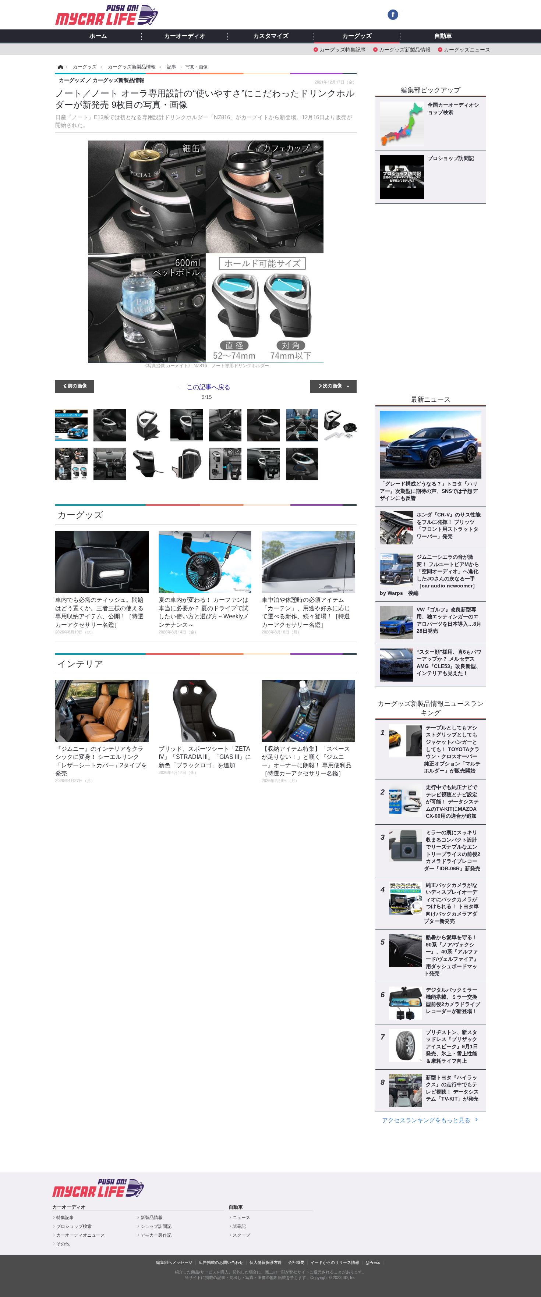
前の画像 (77, 385)
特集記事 (65, 1217)
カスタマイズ (271, 36)
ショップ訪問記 (156, 1226)
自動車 (443, 36)
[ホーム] (59, 67)
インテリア (80, 664)
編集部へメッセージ (174, 1262)
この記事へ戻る (208, 391)
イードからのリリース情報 (335, 1262)
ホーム (98, 36)
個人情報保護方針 (266, 1262)
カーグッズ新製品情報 (405, 49)
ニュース (241, 1217)
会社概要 (296, 1262)
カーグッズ (357, 36)
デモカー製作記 (156, 1235)
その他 (63, 1244)
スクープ (241, 1235)
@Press (372, 1262)
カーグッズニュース (467, 49)
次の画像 (332, 385)
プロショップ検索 (74, 1226)
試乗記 (239, 1226)
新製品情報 (152, 1217)
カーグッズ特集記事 (342, 49)
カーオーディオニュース (80, 1235)
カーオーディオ (184, 36)
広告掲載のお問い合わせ (221, 1262)
